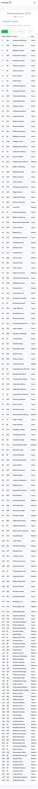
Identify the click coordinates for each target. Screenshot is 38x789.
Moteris (21, 31)
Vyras (13, 31)
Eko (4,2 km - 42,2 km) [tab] (10, 21)
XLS (30, 31)
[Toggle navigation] (34, 3)
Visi (5, 31)
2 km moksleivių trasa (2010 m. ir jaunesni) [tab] (16, 25)
